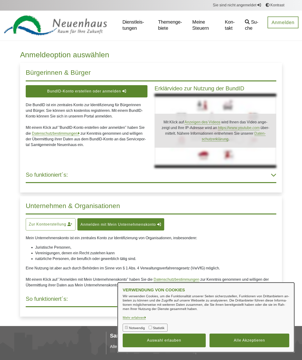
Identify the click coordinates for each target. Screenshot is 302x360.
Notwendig (137, 328)
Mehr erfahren (133, 317)
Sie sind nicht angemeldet (235, 5)
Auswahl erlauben (164, 340)
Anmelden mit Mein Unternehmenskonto (118, 224)
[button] (252, 26)
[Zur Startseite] (59, 25)
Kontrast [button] (276, 5)
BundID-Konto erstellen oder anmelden (84, 91)
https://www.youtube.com (239, 128)
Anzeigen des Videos (202, 122)
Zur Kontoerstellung (48, 224)
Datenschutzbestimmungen (55, 133)
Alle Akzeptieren (249, 340)
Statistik (158, 328)
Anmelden (283, 22)
